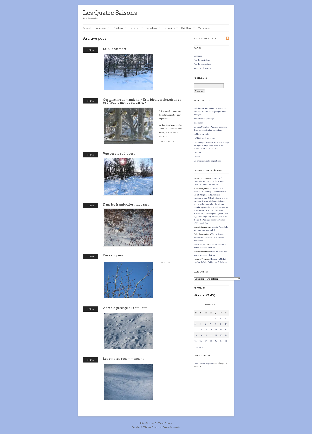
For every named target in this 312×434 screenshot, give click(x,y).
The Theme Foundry (163, 423)
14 (211, 329)
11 (196, 329)
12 (201, 329)
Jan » (201, 347)
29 (216, 340)
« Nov (196, 347)
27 (206, 340)
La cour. (197, 156)
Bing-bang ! (198, 122)
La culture (151, 28)
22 (216, 335)
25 (196, 340)
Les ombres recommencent (123, 358)
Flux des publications (202, 59)
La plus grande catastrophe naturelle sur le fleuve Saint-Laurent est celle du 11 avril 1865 (209, 181)
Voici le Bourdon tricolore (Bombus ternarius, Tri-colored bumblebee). (209, 237)
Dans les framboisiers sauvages (126, 204)
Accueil (87, 28)
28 (211, 340)
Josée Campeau (200, 244)
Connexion (198, 55)
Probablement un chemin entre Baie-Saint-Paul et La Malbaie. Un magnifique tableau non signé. (210, 111)
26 (201, 340)
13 (206, 329)
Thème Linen (145, 423)
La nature (135, 28)
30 (221, 340)
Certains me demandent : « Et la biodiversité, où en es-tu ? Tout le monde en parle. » (142, 101)
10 (226, 324)
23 (221, 335)
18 (196, 335)
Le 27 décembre (115, 49)
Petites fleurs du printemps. (204, 118)
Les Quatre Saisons (110, 12)
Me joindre (203, 28)
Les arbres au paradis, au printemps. (207, 160)
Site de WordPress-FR (202, 68)
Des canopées (113, 255)
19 (201, 335)
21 (211, 335)
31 (226, 340)
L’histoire (118, 28)
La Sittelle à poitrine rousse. (204, 138)
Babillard (186, 28)
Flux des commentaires (202, 64)
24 (226, 335)
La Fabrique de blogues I (203, 363)
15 (216, 329)
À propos (101, 28)
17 (226, 329)
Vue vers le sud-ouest (119, 153)
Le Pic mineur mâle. (201, 134)
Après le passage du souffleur (125, 308)
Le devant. (198, 152)
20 (206, 335)
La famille (169, 28)
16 (221, 329)
